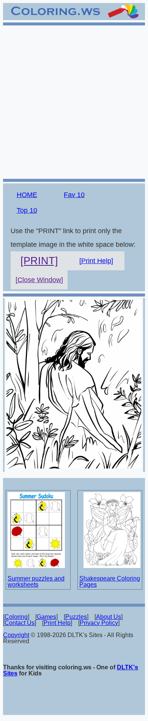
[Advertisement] (74, 101)
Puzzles (76, 617)
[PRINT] (39, 261)
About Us (108, 617)
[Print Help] (96, 261)
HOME (27, 195)
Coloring (16, 617)
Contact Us (20, 623)
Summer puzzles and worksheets (36, 581)
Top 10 (27, 210)
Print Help (57, 623)
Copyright (16, 635)
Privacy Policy (99, 623)
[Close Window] (39, 280)
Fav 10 (74, 195)
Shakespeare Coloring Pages (109, 581)
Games (46, 617)
